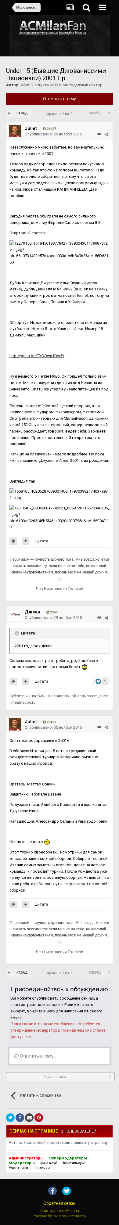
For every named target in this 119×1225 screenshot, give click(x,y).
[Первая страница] (9, 113)
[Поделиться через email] (29, 1117)
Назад (22, 113)
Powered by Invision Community (59, 1216)
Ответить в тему (59, 98)
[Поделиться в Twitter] (10, 1117)
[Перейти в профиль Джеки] (15, 615)
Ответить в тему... (37, 1056)
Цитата (41, 541)
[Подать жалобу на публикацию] (99, 134)
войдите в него (41, 1011)
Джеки (32, 612)
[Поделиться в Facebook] (20, 1117)
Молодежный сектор (83, 85)
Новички (42, 1168)
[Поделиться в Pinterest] (38, 1117)
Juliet (25, 85)
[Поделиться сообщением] (106, 134)
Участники (18, 1168)
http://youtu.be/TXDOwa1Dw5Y (36, 356)
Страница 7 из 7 (59, 114)
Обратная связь (59, 1203)
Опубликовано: (53, 134)
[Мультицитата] (25, 541)
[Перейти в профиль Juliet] (15, 131)
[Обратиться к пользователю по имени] (13, 541)
